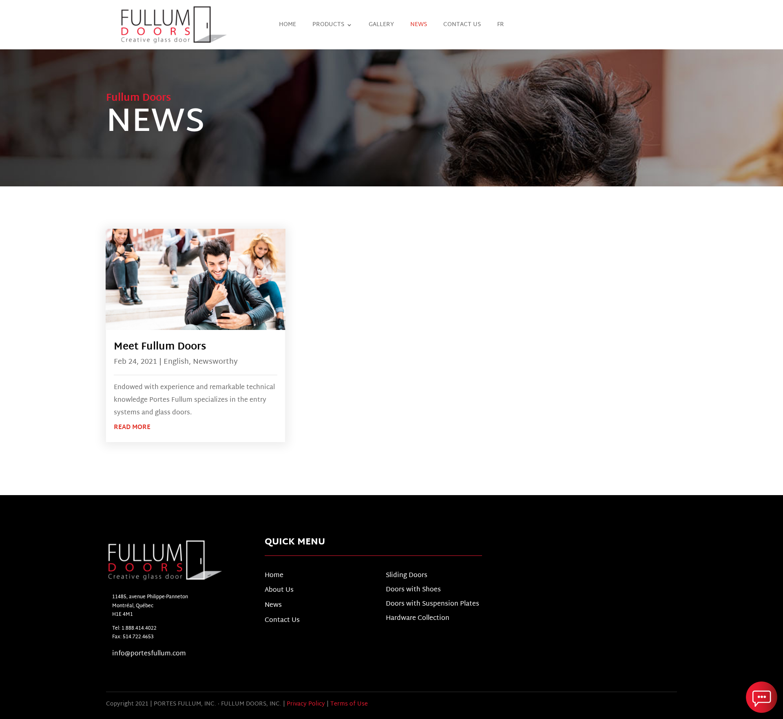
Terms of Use (349, 704)
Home (287, 26)
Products (328, 26)
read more (132, 427)
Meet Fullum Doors (160, 347)
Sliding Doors (406, 576)
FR (500, 26)
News (418, 26)
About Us (279, 590)
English (176, 362)
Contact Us (282, 620)
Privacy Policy (306, 704)
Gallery (381, 26)
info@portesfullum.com (149, 654)
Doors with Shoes (413, 590)
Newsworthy (215, 362)
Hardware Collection (417, 618)
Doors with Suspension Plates (432, 604)
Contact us (462, 26)
